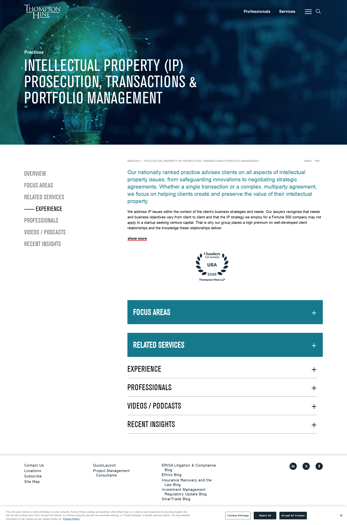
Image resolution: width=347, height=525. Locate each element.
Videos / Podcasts (45, 232)
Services (287, 12)
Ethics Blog (172, 475)
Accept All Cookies (293, 515)
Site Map (32, 481)
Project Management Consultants (111, 473)
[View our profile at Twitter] (306, 466)
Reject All (265, 515)
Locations (32, 471)
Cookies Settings (238, 515)
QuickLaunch (104, 465)
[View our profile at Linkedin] (293, 466)
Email (308, 160)
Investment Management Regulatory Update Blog (184, 491)
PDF (317, 160)
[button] (308, 11)
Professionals (257, 12)
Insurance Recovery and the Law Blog (187, 482)
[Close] (341, 515)
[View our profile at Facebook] (319, 466)
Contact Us (34, 465)
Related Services (44, 197)
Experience (49, 209)
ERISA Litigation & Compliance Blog (189, 467)
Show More (137, 238)
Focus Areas (38, 186)
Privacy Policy (71, 519)
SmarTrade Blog (176, 499)
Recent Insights (42, 244)
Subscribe (33, 476)
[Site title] (42, 12)
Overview (35, 174)
